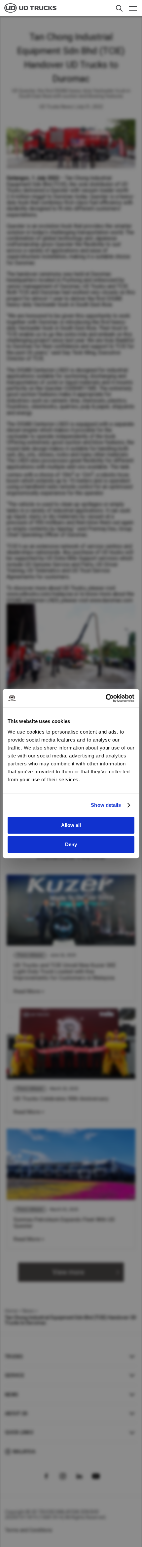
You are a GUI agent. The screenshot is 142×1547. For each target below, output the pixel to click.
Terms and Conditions (28, 1530)
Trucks (14, 1356)
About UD (16, 1413)
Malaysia (24, 1451)
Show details (106, 805)
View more (68, 1272)
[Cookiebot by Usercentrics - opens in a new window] (105, 698)
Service (14, 1375)
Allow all (71, 825)
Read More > (29, 991)
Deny (71, 844)
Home (11, 1311)
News (28, 1311)
